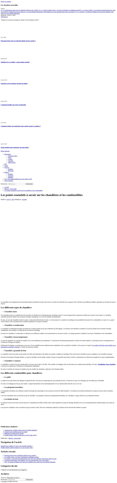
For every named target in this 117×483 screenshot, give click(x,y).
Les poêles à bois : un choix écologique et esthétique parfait (59, 10)
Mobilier (10, 177)
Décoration (7, 154)
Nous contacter (8, 180)
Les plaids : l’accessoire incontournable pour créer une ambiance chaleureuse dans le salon (30, 459)
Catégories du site (6, 470)
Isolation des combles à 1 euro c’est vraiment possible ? (17, 446)
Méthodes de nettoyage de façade (14, 433)
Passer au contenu (6, 1)
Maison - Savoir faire (15, 438)
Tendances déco (12, 156)
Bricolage (11, 171)
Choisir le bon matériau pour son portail (15, 432)
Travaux (6, 167)
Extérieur (10, 176)
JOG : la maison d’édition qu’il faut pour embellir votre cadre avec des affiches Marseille (29, 462)
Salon (9, 157)
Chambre (10, 161)
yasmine (24, 199)
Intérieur (10, 174)
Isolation (10, 169)
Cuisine (10, 159)
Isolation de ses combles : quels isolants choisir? (15, 62)
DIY (5, 164)
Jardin (6, 166)
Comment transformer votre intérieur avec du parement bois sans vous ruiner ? (50, 12)
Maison (6, 172)
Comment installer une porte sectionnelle (13, 105)
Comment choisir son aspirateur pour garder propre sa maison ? (21, 126)
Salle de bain (11, 162)
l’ (107, 364)
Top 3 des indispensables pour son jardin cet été (18, 179)
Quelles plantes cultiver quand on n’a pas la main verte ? (20, 435)
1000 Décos (4, 17)
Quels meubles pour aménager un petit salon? (15, 147)
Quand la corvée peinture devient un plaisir (14, 83)
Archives (3, 478)
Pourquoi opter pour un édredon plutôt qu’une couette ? (20, 10)
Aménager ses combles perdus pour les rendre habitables (20, 430)
